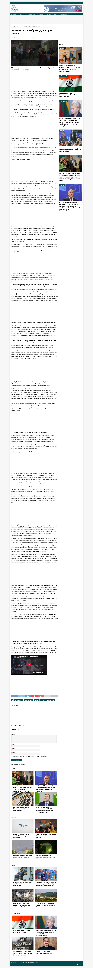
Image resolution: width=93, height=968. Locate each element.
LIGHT (55, 14)
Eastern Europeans (18, 403)
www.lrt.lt (23, 37)
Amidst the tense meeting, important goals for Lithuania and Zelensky (70, 149)
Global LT (41, 14)
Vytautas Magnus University (47, 700)
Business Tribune (64, 14)
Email (12, 748)
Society (32, 37)
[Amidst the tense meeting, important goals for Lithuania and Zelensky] (70, 138)
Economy (14, 865)
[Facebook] (80, 964)
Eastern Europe (18, 700)
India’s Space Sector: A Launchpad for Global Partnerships (67, 95)
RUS (73, 14)
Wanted (25, 2)
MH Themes (35, 962)
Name (12, 744)
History (49, 14)
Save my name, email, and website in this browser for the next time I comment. (30, 756)
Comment (13, 734)
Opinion (22, 14)
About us (13, 2)
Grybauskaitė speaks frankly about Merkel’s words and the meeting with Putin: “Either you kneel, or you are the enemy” (69, 122)
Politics (13, 769)
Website (13, 752)
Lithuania (13, 14)
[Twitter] (78, 964)
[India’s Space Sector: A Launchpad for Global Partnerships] (70, 83)
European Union (15, 93)
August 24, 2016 (16, 37)
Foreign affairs (31, 14)
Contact (19, 2)
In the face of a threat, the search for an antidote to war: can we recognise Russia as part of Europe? (70, 68)
